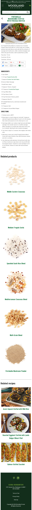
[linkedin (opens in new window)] (18, 478)
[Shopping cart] (30, 5)
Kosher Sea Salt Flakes (13, 79)
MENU (2, 5)
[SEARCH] (28, 12)
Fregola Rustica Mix (12, 77)
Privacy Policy (16, 496)
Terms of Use (16, 493)
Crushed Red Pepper (14, 89)
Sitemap (16, 499)
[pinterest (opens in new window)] (14, 478)
